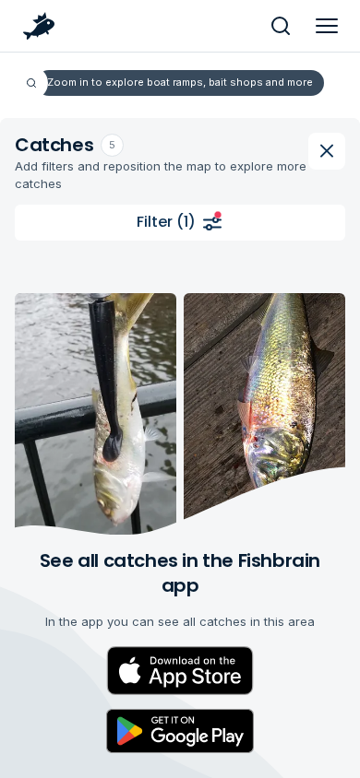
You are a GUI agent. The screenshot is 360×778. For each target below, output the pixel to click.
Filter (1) (166, 221)
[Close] (326, 151)
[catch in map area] (95, 414)
